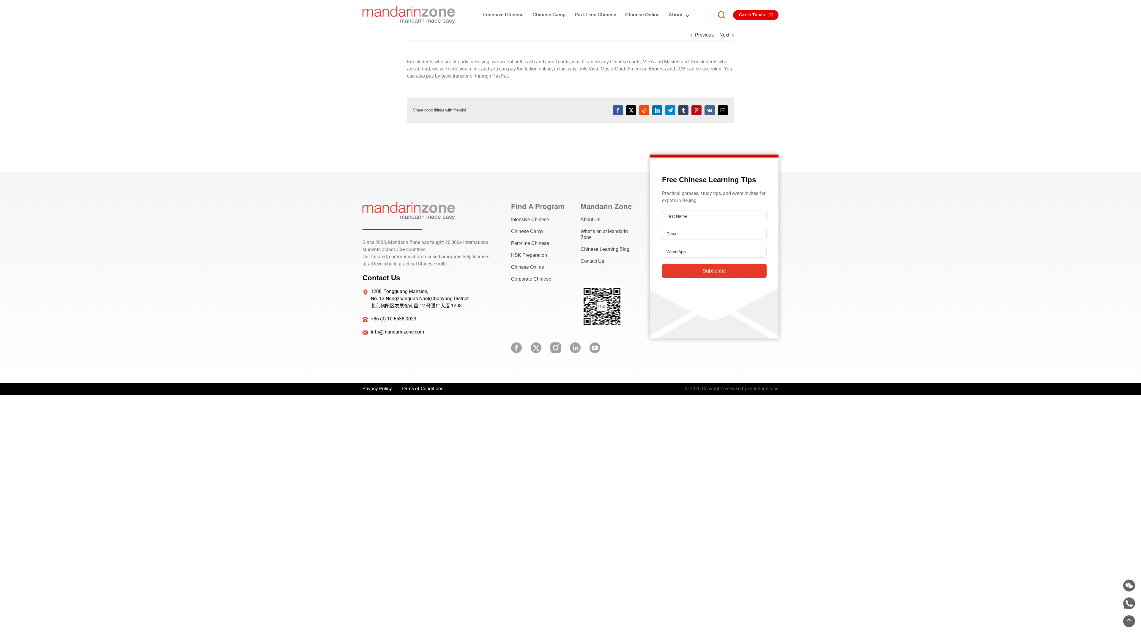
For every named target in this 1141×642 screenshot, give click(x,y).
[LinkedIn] (657, 110)
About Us (590, 219)
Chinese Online (642, 14)
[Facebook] (618, 110)
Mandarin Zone (606, 206)
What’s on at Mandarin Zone (604, 234)
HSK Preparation (529, 255)
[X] (631, 110)
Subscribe (714, 271)
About (676, 14)
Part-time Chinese (595, 14)
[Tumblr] (683, 110)
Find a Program (537, 206)
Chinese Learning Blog (605, 249)
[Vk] (710, 110)
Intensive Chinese (503, 14)
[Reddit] (644, 110)
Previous (704, 34)
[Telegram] (670, 110)
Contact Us (592, 261)
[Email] (723, 110)
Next (724, 34)
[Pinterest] (696, 110)
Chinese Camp (549, 14)
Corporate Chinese (531, 278)
